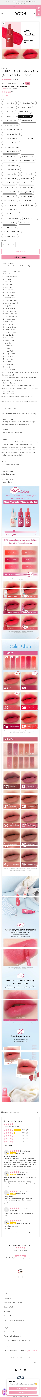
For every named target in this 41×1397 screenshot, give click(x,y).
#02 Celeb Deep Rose (27, 103)
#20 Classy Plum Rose (11, 147)
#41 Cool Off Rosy (25, 200)
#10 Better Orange (28, 121)
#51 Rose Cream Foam (12, 231)
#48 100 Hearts (9, 223)
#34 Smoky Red (9, 187)
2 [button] (16, 1233)
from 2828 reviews (20, 1250)
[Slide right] (25, 65)
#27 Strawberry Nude (11, 169)
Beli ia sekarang (20, 257)
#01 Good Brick (9, 103)
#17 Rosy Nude (27, 138)
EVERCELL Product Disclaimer (14, 1320)
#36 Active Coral (9, 192)
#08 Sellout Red (25, 116)
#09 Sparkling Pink (10, 121)
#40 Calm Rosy (9, 200)
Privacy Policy (8, 1311)
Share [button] (6, 95)
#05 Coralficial (9, 112)
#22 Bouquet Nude (10, 156)
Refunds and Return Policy (13, 1302)
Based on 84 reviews (11, 1126)
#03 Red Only (8, 107)
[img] (15, 1151)
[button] (2, 13)
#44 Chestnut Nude (10, 209)
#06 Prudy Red (24, 112)
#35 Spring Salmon (26, 187)
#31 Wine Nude (26, 178)
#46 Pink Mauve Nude (11, 218)
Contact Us (7, 1316)
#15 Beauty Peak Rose (12, 129)
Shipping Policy (9, 1307)
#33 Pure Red (25, 183)
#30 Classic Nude (10, 178)
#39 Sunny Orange (26, 196)
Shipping (3, 88)
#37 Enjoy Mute (26, 192)
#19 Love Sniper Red (11, 143)
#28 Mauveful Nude (10, 174)
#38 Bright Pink (9, 196)
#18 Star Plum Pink (10, 138)
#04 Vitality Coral (24, 107)
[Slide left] (16, 65)
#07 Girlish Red (9, 116)
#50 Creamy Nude (10, 227)
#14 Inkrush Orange (11, 125)
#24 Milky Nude (9, 160)
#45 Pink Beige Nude (11, 214)
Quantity (3, 240)
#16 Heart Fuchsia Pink (12, 134)
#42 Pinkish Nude (10, 205)
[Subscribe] (35, 1362)
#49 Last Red (24, 223)
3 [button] (20, 1233)
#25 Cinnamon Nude (27, 160)
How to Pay (8, 1298)
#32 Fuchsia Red (9, 183)
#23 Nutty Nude (27, 156)
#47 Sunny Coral (30, 218)
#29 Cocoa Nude (28, 174)
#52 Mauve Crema (10, 236)
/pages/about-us (31, 1351)
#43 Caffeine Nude (27, 205)
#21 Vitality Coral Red (11, 152)
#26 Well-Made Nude (11, 165)
